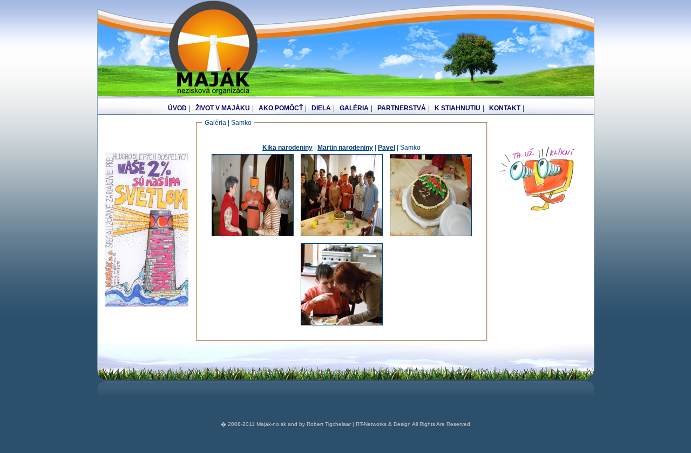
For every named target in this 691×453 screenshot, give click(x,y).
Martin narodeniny (345, 147)
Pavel (386, 147)
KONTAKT (504, 108)
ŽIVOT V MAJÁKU (222, 108)
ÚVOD (177, 108)
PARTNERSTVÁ (401, 108)
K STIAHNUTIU (457, 108)
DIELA (321, 108)
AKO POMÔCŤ (281, 108)
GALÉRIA (354, 108)
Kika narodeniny (287, 147)
